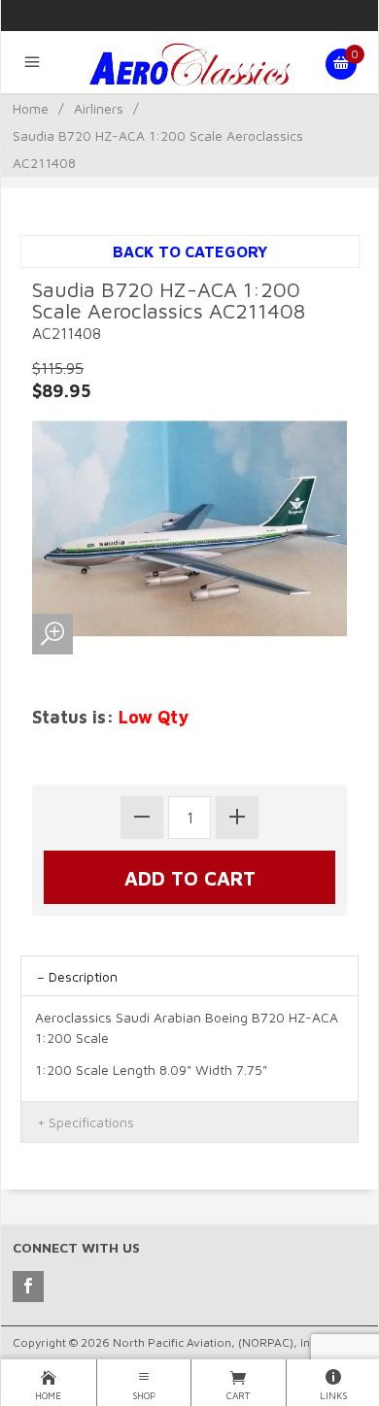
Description (83, 976)
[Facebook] (28, 1286)
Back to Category (190, 251)
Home (31, 108)
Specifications (91, 1122)
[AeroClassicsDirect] (189, 64)
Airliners (98, 108)
